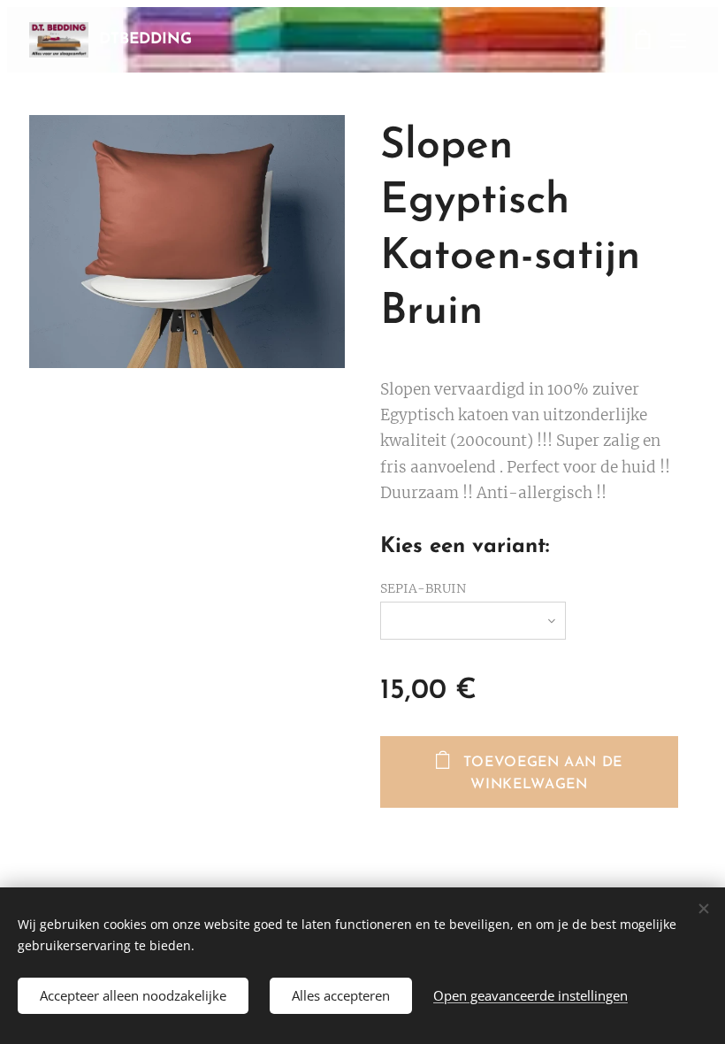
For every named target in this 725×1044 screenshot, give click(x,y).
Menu (678, 40)
